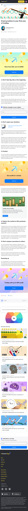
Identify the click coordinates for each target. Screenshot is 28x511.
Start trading (21, 1)
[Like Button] (2, 295)
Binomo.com (3, 469)
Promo (2, 464)
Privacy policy (4, 474)
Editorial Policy (4, 476)
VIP (3, 460)
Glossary (3, 480)
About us (3, 462)
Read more (5, 215)
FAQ (2, 466)
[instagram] (6, 489)
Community (3, 478)
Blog (2, 457)
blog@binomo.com (4, 486)
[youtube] (9, 489)
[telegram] (2, 489)
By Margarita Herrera (10, 27)
